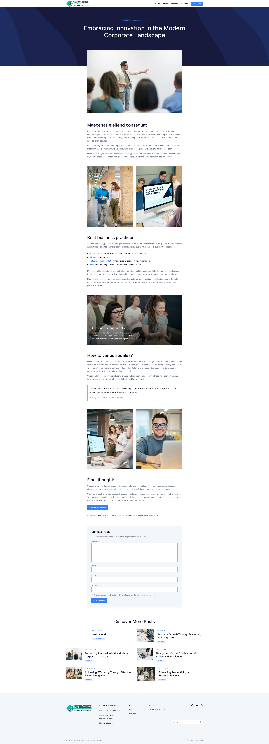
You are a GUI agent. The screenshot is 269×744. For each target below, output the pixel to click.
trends (151, 515)
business (140, 515)
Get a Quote (197, 4)
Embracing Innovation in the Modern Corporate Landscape (106, 655)
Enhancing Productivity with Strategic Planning (175, 674)
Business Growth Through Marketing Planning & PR (179, 636)
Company (161, 642)
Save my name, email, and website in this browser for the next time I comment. (125, 595)
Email (94, 575)
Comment (96, 541)
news (146, 515)
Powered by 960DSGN (195, 740)
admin (114, 515)
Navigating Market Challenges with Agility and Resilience (177, 655)
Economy (88, 680)
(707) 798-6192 (109, 705)
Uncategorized (98, 638)
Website (94, 585)
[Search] (201, 722)
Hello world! (99, 634)
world (156, 515)
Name (94, 565)
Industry (127, 20)
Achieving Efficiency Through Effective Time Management (108, 674)
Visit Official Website (97, 508)
